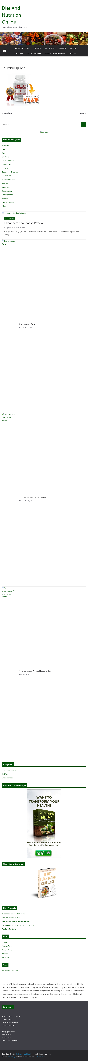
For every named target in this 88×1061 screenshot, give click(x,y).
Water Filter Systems (10, 1040)
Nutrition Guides (8, 179)
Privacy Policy (7, 950)
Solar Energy (6, 1034)
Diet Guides (6, 164)
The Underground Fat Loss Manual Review (35, 671)
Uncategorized (7, 195)
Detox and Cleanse (9, 770)
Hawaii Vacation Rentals (11, 1016)
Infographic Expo (8, 1031)
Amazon (5, 954)
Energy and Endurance (55, 54)
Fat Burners (6, 176)
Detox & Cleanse (34, 54)
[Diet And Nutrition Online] (4, 51)
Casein (73, 48)
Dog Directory (7, 1019)
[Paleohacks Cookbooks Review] (44, 213)
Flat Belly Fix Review (9, 929)
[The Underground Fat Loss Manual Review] (9, 673)
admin (23, 228)
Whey (4, 206)
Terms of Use (7, 946)
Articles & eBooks (22, 48)
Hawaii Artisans (8, 1025)
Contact (5, 942)
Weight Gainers (8, 202)
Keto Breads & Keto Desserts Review (32, 497)
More (71, 54)
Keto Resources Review (27, 324)
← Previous (7, 113)
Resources (6, 957)
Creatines (19, 54)
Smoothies (6, 187)
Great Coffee (6, 1037)
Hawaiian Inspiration (10, 1022)
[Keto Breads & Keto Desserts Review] (9, 499)
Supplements (7, 191)
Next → (83, 113)
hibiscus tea (14, 970)
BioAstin (62, 48)
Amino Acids (50, 48)
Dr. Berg (37, 48)
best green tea (6, 970)
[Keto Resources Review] (9, 326)
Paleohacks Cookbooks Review (23, 223)
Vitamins (5, 198)
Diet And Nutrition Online (11, 15)
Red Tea (5, 183)
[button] (74, 53)
